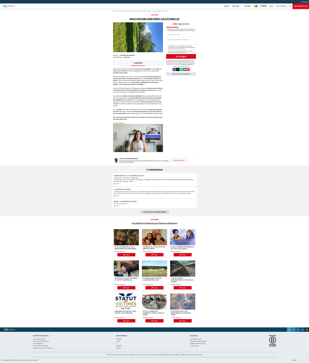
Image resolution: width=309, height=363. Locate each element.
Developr (35, 360)
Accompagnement (38, 343)
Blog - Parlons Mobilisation (41, 341)
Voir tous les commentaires (154, 212)
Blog (271, 6)
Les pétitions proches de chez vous (43, 348)
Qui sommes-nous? (195, 339)
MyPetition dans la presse (197, 343)
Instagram (119, 345)
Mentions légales (175, 354)
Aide (123, 354)
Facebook (119, 339)
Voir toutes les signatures (181, 74)
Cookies (148, 354)
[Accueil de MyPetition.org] (9, 6)
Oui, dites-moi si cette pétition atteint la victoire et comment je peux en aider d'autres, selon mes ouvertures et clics (181, 47)
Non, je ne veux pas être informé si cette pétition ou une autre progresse (180, 51)
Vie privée (142, 354)
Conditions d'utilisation (187, 354)
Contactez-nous (133, 354)
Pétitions (121, 11)
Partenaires (199, 354)
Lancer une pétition (300, 6)
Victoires (247, 6)
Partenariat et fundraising (40, 345)
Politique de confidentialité (160, 354)
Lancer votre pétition (39, 339)
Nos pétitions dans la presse (198, 341)
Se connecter (304, 2)
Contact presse (194, 345)
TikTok (118, 341)
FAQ (126, 354)
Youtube (118, 348)
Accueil (226, 6)
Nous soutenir (281, 6)
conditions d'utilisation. (187, 64)
